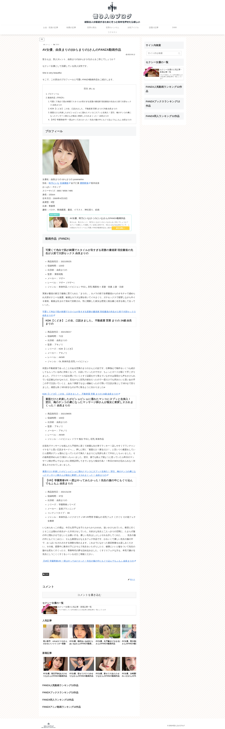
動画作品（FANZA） (56, 98)
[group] (55, 635)
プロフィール (53, 94)
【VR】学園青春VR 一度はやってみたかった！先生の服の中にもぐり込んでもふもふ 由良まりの (90, 120)
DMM (46, 574)
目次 (86, 88)
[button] (132, 635)
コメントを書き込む (89, 594)
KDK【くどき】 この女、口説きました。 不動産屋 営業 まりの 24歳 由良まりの (83, 109)
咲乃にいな (54, 183)
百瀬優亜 (64, 183)
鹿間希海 (84, 183)
